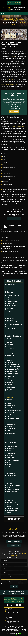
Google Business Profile (17, 605)
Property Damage (11, 405)
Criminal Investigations (12, 446)
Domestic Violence (11, 424)
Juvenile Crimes (10, 360)
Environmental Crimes (12, 469)
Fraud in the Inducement (12, 326)
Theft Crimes (10, 382)
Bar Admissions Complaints (13, 369)
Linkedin (11, 605)
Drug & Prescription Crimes (13, 295)
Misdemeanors (10, 362)
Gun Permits (9, 437)
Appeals (8, 462)
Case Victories (7, 593)
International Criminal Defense (12, 505)
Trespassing (9, 384)
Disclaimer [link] (10, 627)
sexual (13, 56)
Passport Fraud (10, 348)
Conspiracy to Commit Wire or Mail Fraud (14, 337)
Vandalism (9, 481)
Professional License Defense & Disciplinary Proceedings (14, 367)
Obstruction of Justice (12, 493)
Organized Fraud (10, 346)
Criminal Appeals (10, 453)
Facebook (8, 605)
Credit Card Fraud (11, 314)
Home (5, 591)
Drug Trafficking (10, 299)
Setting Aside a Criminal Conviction (12, 511)
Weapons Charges (11, 433)
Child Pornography (11, 390)
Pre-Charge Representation (13, 364)
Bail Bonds (9, 464)
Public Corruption (11, 353)
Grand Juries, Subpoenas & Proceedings (13, 476)
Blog (19, 593)
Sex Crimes (9, 389)
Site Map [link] (15, 627)
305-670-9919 (15, 9)
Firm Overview (11, 591)
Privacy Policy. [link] (21, 627)
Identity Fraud (10, 311)
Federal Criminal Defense (12, 460)
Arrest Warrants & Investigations (11, 443)
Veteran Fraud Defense (12, 412)
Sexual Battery (10, 399)
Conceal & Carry (10, 434)
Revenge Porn (10, 397)
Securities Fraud (10, 355)
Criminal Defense (10, 284)
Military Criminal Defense (12, 373)
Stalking (8, 430)
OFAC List (9, 496)
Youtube (20, 605)
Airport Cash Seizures (12, 287)
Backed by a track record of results (9, 84)
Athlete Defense (10, 289)
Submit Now (14, 586)
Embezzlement (10, 320)
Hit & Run (9, 403)
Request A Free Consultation (14, 218)
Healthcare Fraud (11, 328)
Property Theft (10, 500)
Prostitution (9, 395)
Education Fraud (10, 318)
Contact (23, 593)
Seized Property (10, 498)
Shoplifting (9, 380)
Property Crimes (10, 376)
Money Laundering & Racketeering (11, 341)
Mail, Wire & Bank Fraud (12, 335)
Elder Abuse (9, 426)
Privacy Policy (9, 581)
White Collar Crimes (11, 502)
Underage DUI (10, 292)
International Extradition (12, 508)
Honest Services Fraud (12, 331)
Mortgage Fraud (10, 344)
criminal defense (10, 79)
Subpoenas (9, 450)
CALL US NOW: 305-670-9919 (14, 545)
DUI (7, 291)
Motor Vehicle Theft (11, 479)
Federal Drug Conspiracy (12, 301)
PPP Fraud (9, 351)
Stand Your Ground (11, 439)
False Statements (11, 473)
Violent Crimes (10, 414)
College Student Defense (12, 371)
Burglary (9, 378)
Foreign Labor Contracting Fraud (14, 324)
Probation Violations (11, 457)
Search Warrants (10, 448)
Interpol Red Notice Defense (13, 358)
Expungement (10, 455)
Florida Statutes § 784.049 (19, 126)
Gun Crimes (9, 483)
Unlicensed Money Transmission (14, 410)
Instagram (14, 605)
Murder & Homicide (11, 428)
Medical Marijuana (11, 303)
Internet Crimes (10, 333)
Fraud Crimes (10, 308)
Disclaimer (3, 581)
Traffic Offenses (10, 402)
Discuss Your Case (14, 111)
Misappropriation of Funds (13, 321)
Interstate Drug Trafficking (13, 489)
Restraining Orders (11, 387)
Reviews (14, 593)
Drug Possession (10, 297)
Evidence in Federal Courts (13, 471)
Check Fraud (9, 309)
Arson (8, 416)
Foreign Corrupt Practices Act (14, 485)
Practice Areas (20, 591)
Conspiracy (9, 466)
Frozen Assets (10, 487)
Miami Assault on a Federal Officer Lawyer (13, 419)
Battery (8, 422)
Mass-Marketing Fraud (12, 491)
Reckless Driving (10, 407)
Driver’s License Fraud (12, 316)
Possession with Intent (12, 305)
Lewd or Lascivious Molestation (14, 393)
